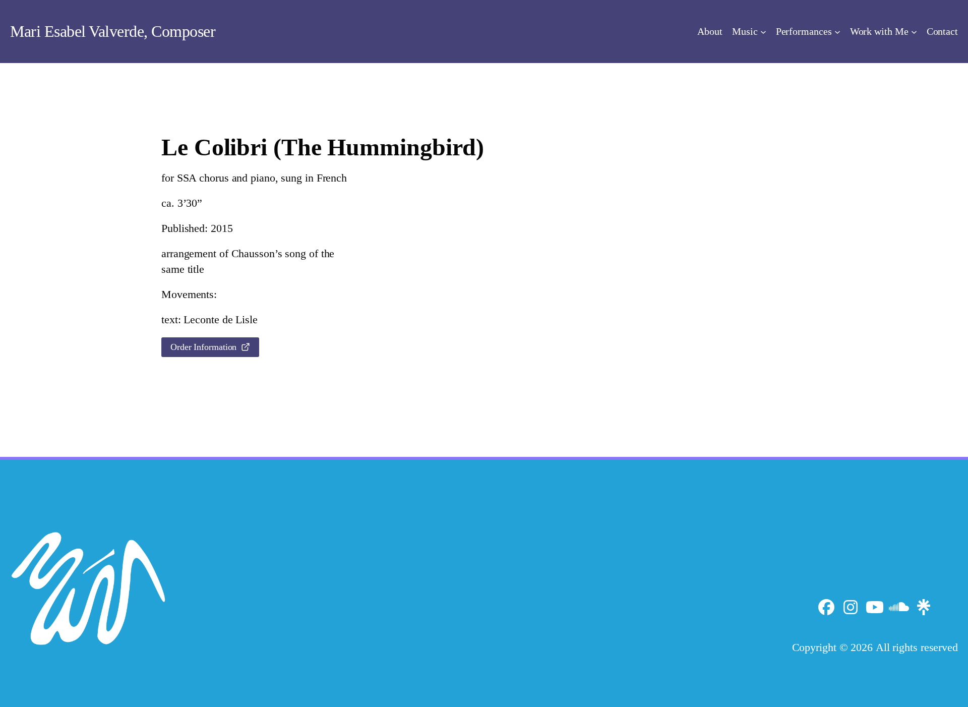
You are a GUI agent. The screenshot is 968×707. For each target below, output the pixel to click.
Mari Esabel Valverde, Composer (112, 31)
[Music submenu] (763, 31)
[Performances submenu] (837, 31)
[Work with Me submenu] (914, 31)
